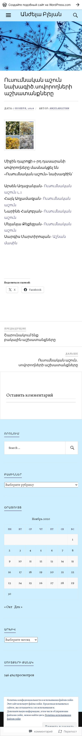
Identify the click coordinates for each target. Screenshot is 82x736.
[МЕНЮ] (8, 15)
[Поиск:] (41, 448)
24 (20, 583)
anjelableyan (59, 108)
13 (52, 561)
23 (9, 583)
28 (62, 583)
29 (72, 583)
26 (40, 583)
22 (72, 572)
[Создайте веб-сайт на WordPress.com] (41, 4)
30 (9, 593)
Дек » (18, 606)
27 (51, 583)
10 (20, 561)
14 (62, 561)
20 (52, 572)
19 (41, 572)
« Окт (8, 606)
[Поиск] (71, 15)
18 (30, 572)
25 (30, 583)
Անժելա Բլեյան (41, 14)
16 (9, 572)
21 (62, 572)
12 (41, 561)
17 (20, 572)
